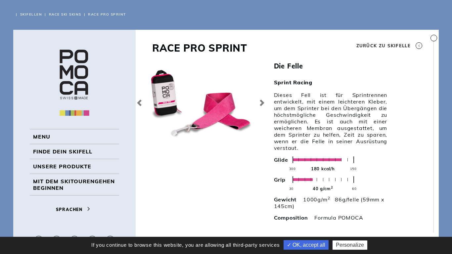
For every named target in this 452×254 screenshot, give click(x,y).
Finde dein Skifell (62, 151)
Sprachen (70, 209)
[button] (139, 102)
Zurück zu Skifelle (383, 45)
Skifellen (31, 14)
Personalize (350, 245)
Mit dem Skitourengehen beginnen (74, 184)
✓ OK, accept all (306, 245)
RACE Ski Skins (65, 14)
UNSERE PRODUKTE (62, 166)
